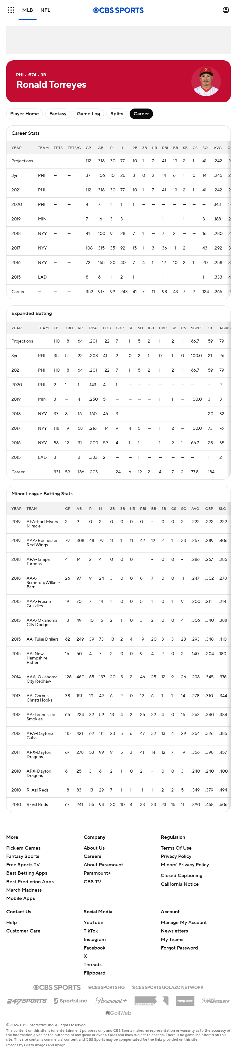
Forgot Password (179, 948)
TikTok (91, 931)
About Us (94, 848)
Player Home (24, 114)
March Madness (24, 890)
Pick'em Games (23, 848)
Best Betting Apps (26, 873)
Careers (92, 856)
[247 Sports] (27, 999)
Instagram (95, 940)
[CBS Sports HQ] (106, 987)
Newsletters (174, 931)
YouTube (93, 923)
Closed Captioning (181, 876)
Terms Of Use (176, 848)
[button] (11, 10)
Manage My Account (184, 923)
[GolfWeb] (118, 1013)
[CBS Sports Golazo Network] (168, 987)
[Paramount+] (111, 999)
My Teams (172, 940)
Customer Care (23, 931)
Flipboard (95, 973)
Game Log (88, 114)
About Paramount (103, 865)
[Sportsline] (70, 1000)
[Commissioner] (151, 999)
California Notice (180, 884)
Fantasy (57, 114)
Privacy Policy (176, 856)
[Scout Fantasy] (216, 1000)
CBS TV (92, 882)
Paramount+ (97, 873)
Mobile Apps (20, 898)
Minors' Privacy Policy (185, 865)
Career (141, 114)
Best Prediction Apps (30, 882)
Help (11, 923)
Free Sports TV (23, 865)
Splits (116, 114)
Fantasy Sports (22, 856)
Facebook (94, 948)
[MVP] (185, 998)
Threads (93, 965)
